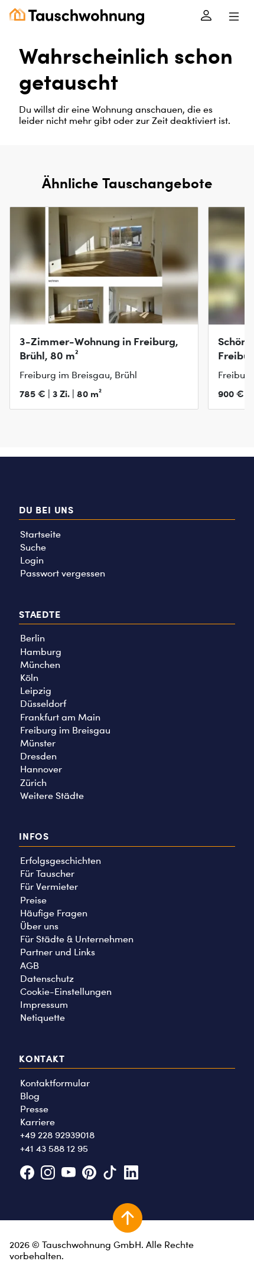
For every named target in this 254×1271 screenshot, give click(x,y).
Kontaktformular (55, 1083)
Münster (38, 743)
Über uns (39, 926)
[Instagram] (48, 1173)
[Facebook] (27, 1173)
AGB (29, 965)
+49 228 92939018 (57, 1135)
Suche (33, 547)
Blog (30, 1096)
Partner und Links (57, 952)
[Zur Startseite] (76, 16)
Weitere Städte (52, 795)
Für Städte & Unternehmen (76, 939)
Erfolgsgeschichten (60, 860)
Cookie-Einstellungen (66, 991)
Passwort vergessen (62, 573)
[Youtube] (68, 1173)
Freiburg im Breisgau (65, 730)
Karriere (37, 1122)
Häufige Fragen (53, 913)
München (40, 664)
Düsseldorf (43, 703)
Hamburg (40, 651)
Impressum (44, 1004)
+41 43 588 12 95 (54, 1148)
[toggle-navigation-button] (234, 16)
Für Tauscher (47, 873)
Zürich (33, 782)
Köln (29, 677)
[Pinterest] (89, 1173)
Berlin (32, 638)
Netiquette (42, 1017)
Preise (33, 900)
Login (32, 560)
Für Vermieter (49, 886)
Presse (34, 1109)
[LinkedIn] (131, 1173)
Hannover (41, 769)
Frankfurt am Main (60, 717)
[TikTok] (110, 1173)
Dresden (38, 756)
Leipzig (35, 690)
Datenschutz (47, 978)
